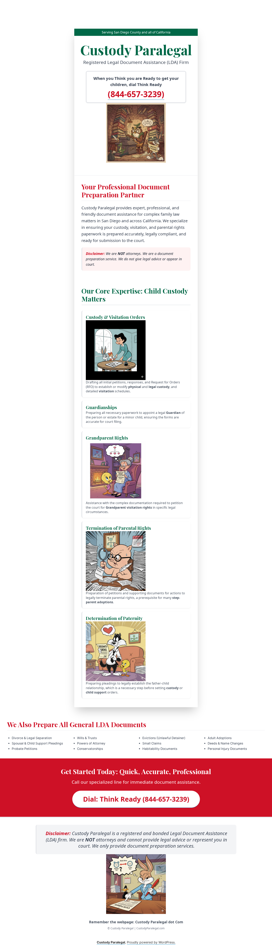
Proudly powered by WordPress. (151, 942)
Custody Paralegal (111, 942)
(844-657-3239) (136, 94)
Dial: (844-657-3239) (136, 799)
